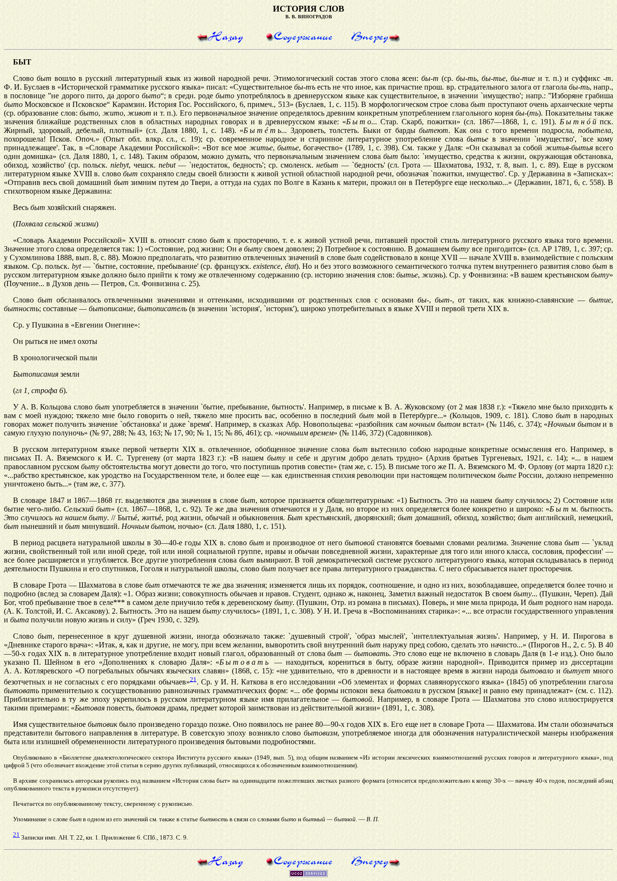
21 (193, 679)
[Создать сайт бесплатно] (308, 874)
